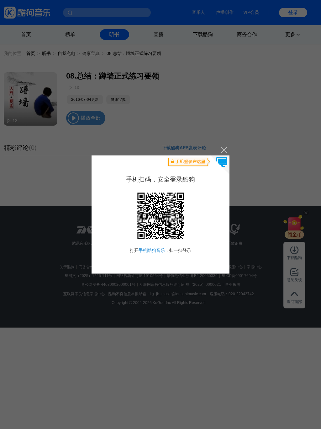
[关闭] (223, 149)
